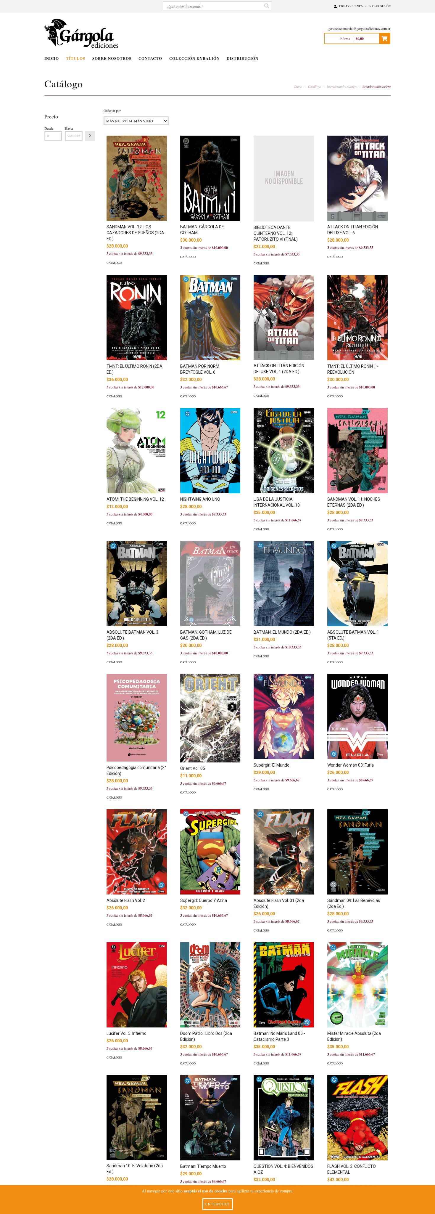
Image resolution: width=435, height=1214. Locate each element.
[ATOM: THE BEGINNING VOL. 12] (137, 450)
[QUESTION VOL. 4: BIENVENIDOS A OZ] (284, 1117)
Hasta (69, 128)
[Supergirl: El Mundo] (284, 716)
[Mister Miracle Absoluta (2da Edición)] (357, 984)
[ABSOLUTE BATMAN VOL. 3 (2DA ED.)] (137, 583)
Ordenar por (112, 110)
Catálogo (314, 86)
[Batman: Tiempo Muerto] (210, 1117)
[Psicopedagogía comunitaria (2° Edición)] (137, 718)
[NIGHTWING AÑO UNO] (210, 450)
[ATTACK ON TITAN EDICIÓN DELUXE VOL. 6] (357, 178)
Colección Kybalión (194, 58)
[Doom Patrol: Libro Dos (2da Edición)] (210, 984)
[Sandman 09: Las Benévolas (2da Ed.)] (357, 852)
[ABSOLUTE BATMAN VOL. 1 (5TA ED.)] (357, 583)
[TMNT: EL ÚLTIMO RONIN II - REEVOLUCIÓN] (357, 317)
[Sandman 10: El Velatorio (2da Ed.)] (137, 1117)
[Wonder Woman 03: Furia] (357, 716)
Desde (48, 128)
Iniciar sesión (379, 6)
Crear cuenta (351, 6)
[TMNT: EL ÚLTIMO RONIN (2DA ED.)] (137, 317)
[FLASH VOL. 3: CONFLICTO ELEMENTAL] (357, 1117)
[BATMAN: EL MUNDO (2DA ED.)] (284, 583)
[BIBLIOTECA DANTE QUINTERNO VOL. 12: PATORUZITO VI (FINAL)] (284, 178)
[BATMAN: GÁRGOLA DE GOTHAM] (210, 178)
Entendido (217, 1204)
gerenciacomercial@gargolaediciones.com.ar (359, 28)
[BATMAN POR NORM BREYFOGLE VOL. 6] (210, 317)
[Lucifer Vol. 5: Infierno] (137, 984)
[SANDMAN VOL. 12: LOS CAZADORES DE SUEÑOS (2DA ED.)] (137, 178)
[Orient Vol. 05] (210, 718)
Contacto (150, 58)
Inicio (51, 58)
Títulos (75, 58)
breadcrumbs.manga (342, 86)
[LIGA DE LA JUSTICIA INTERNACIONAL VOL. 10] (284, 450)
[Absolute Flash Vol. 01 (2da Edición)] (284, 852)
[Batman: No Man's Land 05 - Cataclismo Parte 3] (284, 984)
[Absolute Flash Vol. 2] (137, 852)
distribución (242, 58)
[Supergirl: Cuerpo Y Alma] (210, 852)
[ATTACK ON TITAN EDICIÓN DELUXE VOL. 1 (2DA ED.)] (284, 317)
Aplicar (90, 136)
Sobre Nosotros (111, 58)
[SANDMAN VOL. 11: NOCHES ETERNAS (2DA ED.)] (357, 450)
